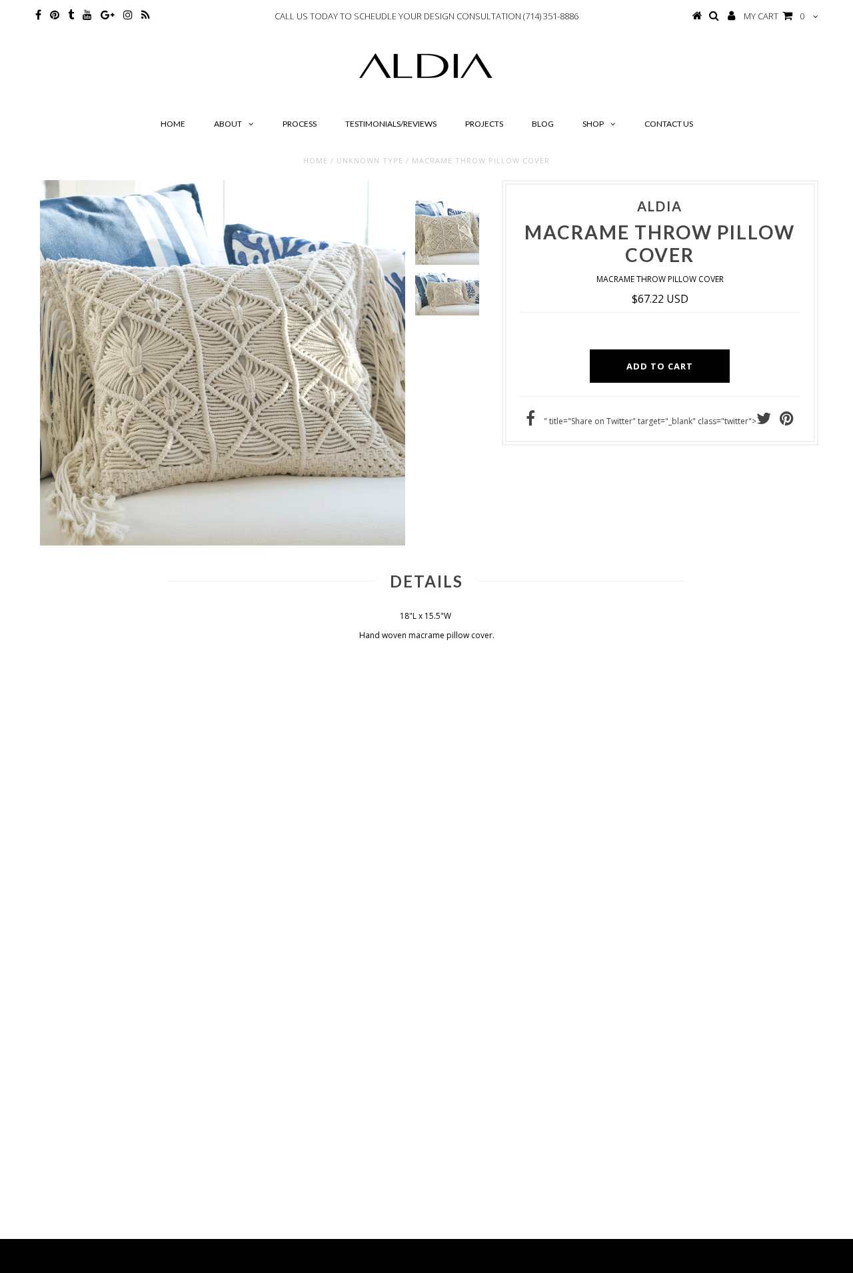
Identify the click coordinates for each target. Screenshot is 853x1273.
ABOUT (228, 124)
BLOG (543, 124)
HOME (173, 124)
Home (315, 160)
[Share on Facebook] (530, 421)
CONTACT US (668, 124)
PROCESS (300, 124)
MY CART (774, 16)
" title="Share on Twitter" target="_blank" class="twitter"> (650, 421)
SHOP (593, 124)
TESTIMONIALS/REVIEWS (390, 124)
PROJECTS (484, 124)
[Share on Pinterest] (787, 421)
